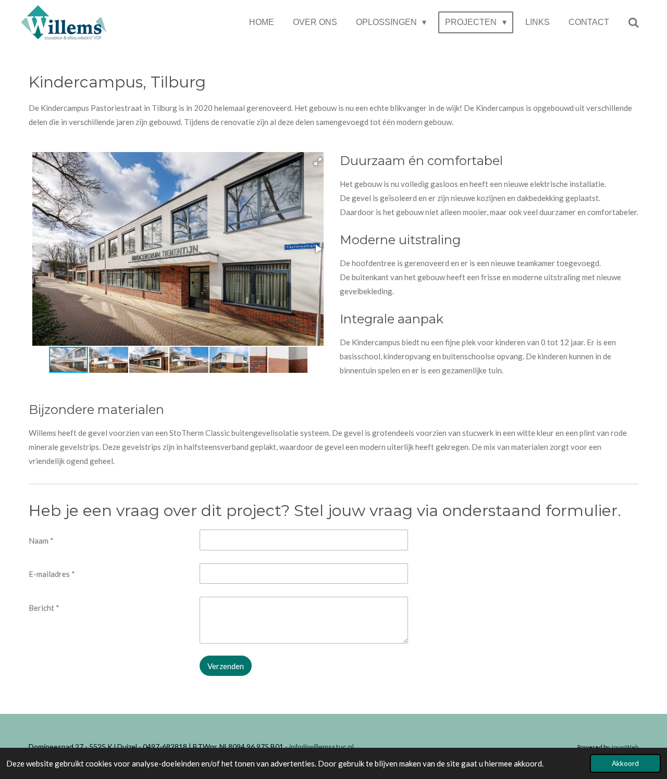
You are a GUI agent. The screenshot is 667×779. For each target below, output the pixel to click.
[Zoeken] (633, 22)
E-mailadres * (52, 574)
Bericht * (44, 607)
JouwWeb (624, 746)
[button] (318, 161)
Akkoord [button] (625, 763)
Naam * (41, 540)
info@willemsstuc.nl (321, 746)
